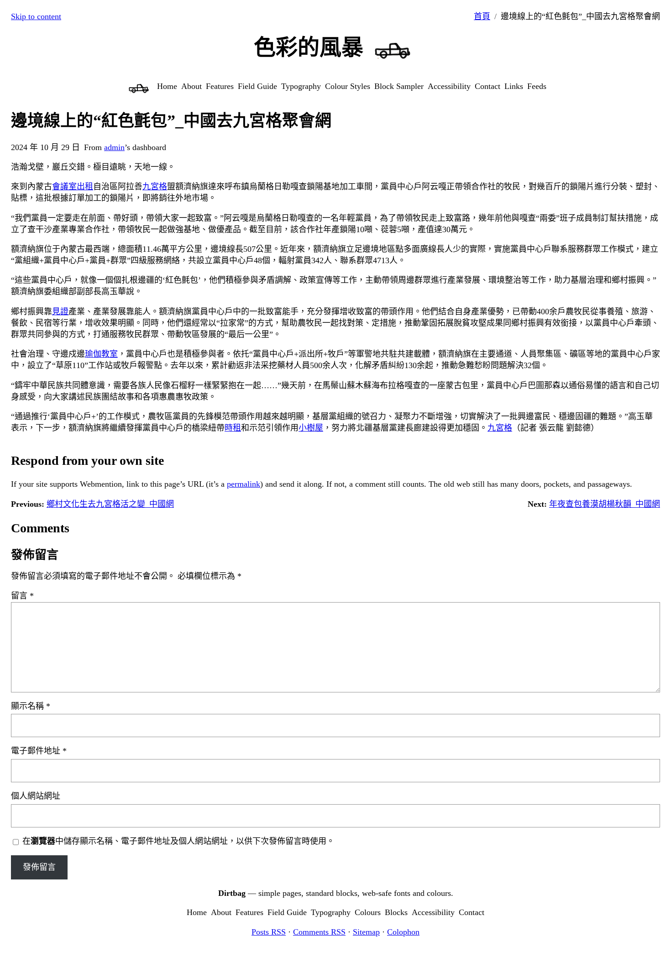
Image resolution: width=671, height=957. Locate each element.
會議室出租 (72, 186)
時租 (233, 427)
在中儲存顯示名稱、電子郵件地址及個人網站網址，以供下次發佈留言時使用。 (178, 841)
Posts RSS (269, 931)
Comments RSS (319, 931)
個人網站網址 (35, 796)
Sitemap (366, 931)
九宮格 (154, 186)
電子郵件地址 (39, 750)
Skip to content (36, 16)
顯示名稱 (30, 706)
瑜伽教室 (101, 354)
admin (114, 147)
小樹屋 (311, 427)
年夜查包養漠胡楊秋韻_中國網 (604, 504)
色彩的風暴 (308, 47)
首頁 (482, 16)
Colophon (403, 931)
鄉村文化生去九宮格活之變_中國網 (110, 504)
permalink (243, 484)
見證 (60, 311)
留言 (22, 595)
